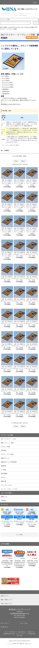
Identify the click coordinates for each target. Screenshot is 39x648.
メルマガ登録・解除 (30, 633)
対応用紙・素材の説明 (31, 37)
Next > (23, 161)
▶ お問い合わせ (4, 626)
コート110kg (5, 78)
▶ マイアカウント (5, 623)
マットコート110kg (7, 84)
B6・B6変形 (16, 145)
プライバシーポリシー (20, 633)
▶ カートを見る (24, 623)
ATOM (21, 635)
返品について (31, 631)
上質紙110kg (5, 91)
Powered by (10, 643)
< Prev (16, 161)
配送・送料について (23, 631)
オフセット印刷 (29, 27)
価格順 (20, 156)
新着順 (24, 156)
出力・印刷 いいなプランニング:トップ (11, 27)
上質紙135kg (5, 93)
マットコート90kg (7, 82)
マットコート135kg (7, 87)
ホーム (3, 145)
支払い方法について (13, 631)
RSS (18, 635)
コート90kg (5, 76)
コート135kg (5, 80)
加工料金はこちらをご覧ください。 (11, 104)
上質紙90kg (5, 89)
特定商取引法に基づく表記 (9, 633)
